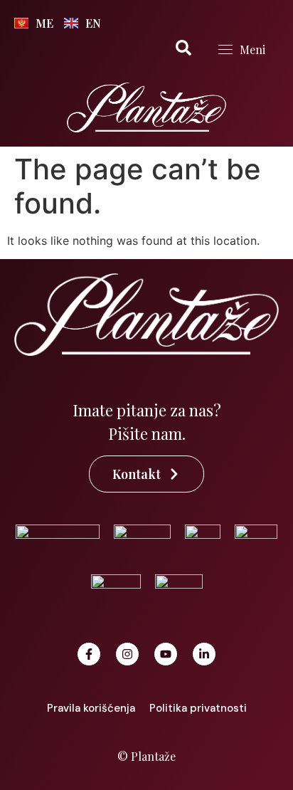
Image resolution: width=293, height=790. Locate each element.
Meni (252, 49)
